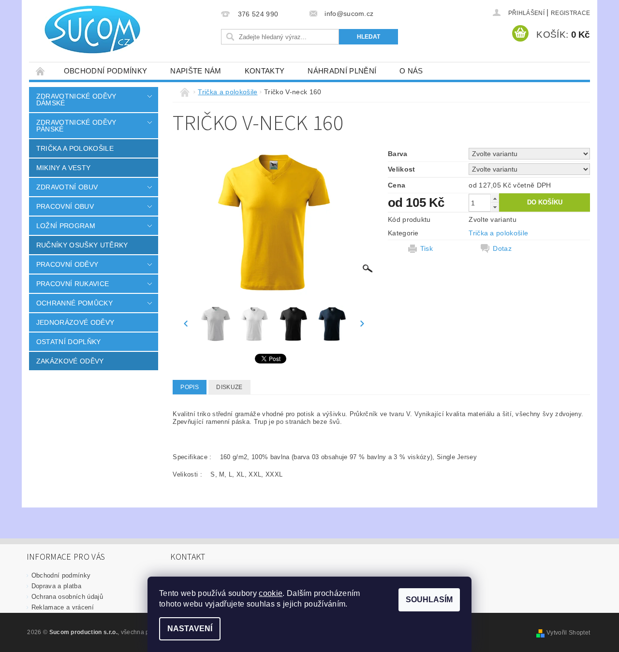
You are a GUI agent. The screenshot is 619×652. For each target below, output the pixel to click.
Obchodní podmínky (105, 71)
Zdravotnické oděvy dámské (76, 99)
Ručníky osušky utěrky (82, 245)
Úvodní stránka (40, 70)
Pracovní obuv (65, 206)
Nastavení (189, 628)
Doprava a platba (56, 586)
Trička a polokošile (75, 148)
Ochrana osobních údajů (67, 596)
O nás (411, 71)
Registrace (570, 13)
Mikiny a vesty (63, 168)
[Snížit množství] (494, 207)
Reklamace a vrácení (62, 607)
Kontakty (265, 71)
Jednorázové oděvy (75, 322)
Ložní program (65, 226)
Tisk (426, 248)
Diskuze (229, 387)
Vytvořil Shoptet (568, 632)
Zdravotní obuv (67, 187)
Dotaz (502, 248)
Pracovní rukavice (72, 284)
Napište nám (195, 71)
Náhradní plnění (342, 71)
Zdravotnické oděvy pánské (76, 125)
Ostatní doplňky (68, 342)
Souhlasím (429, 599)
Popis (189, 387)
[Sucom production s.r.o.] (87, 29)
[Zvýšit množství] (494, 198)
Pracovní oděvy (67, 264)
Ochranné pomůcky (74, 303)
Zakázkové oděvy (70, 361)
